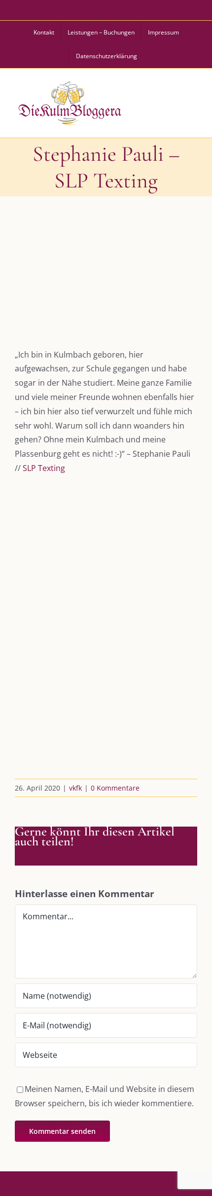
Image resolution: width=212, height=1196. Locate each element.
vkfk (75, 788)
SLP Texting (44, 468)
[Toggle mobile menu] (191, 101)
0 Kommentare (115, 788)
